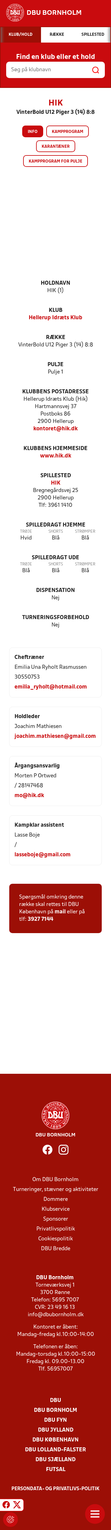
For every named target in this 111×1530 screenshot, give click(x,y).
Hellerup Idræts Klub (55, 317)
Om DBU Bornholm (55, 1179)
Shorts (55, 532)
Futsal (55, 1469)
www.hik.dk (55, 456)
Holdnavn (55, 283)
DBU (55, 1400)
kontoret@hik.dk (55, 429)
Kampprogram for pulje (55, 161)
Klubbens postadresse (55, 392)
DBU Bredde (55, 1248)
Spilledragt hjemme (55, 525)
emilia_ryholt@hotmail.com (50, 687)
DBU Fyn (55, 1420)
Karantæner (56, 147)
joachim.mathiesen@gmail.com (55, 736)
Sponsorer (55, 1219)
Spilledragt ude (55, 557)
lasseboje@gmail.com (42, 855)
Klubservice (56, 1209)
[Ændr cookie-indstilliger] (10, 1519)
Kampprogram (67, 132)
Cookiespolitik (55, 1239)
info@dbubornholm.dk (56, 1314)
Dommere (55, 1199)
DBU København (55, 1440)
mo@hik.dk (29, 795)
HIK (55, 483)
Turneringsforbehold (55, 617)
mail (60, 912)
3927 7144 (40, 919)
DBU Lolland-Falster (55, 1450)
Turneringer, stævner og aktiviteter (55, 1189)
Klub (56, 310)
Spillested (55, 475)
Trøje (26, 532)
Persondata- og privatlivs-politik (55, 1489)
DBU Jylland (55, 1430)
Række (55, 337)
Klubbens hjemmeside (55, 448)
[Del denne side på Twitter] (17, 1506)
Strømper (85, 532)
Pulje (55, 364)
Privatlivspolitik (55, 1229)
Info (33, 132)
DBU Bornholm (55, 1410)
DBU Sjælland (55, 1459)
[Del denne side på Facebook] (6, 1506)
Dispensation (55, 590)
